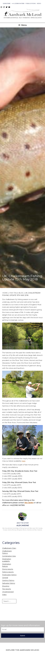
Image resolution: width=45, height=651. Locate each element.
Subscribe (6, 3)
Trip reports (6, 589)
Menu (24, 25)
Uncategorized (8, 592)
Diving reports (7, 569)
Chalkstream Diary (9, 548)
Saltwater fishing (8, 583)
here (23, 461)
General (5, 578)
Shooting (5, 586)
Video (39, 3)
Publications (31, 3)
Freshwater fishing (9, 575)
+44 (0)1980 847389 (18, 3)
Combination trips (9, 556)
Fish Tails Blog (16, 293)
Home (5, 293)
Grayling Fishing (8, 580)
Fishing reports (8, 572)
